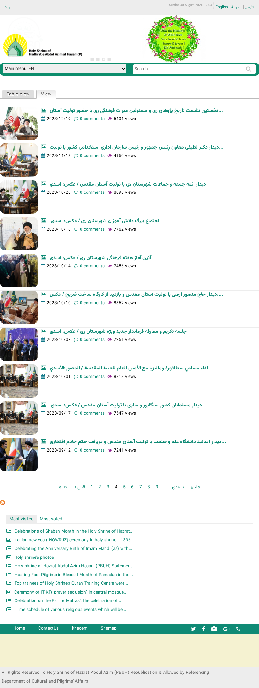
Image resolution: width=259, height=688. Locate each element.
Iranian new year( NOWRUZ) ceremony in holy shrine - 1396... (74, 540)
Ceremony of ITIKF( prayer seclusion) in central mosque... (71, 592)
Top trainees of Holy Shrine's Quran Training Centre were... (71, 583)
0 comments (92, 119)
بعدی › (178, 487)
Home (19, 628)
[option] (172, 39)
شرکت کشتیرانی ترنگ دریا (22, 661)
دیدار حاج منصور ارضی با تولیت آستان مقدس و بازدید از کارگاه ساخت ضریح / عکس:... (136, 295)
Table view (18, 94)
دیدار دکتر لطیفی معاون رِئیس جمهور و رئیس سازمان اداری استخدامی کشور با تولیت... (137, 147)
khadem (79, 628)
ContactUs (48, 628)
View (48, 94)
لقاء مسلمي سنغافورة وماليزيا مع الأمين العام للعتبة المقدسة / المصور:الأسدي (129, 368)
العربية (236, 7)
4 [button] (109, 59)
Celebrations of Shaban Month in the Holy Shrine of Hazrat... (74, 531)
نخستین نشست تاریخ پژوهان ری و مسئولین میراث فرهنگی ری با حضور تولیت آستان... (136, 111)
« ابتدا (64, 487)
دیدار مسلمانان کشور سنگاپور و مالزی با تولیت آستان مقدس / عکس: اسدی (126, 405)
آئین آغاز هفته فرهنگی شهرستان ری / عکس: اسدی (100, 258)
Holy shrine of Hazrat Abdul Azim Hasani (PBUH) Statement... (75, 566)
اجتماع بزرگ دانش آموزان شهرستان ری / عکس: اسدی (104, 221)
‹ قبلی (80, 487)
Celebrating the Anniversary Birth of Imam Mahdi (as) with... (73, 548)
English (221, 7)
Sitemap (109, 628)
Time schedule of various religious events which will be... (70, 609)
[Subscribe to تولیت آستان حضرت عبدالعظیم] (2, 504)
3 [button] (103, 59)
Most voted (51, 519)
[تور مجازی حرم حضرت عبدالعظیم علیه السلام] (25, 51)
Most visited (21, 519)
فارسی (249, 7)
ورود (8, 7)
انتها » (195, 487)
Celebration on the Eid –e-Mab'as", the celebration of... (68, 601)
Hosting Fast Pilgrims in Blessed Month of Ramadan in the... (74, 575)
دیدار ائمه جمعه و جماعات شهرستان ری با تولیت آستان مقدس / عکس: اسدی (128, 184)
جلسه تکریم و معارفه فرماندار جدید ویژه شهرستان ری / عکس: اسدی (118, 332)
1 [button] (92, 59)
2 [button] (98, 59)
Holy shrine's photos (34, 557)
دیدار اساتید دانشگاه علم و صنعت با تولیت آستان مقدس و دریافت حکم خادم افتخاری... (138, 442)
